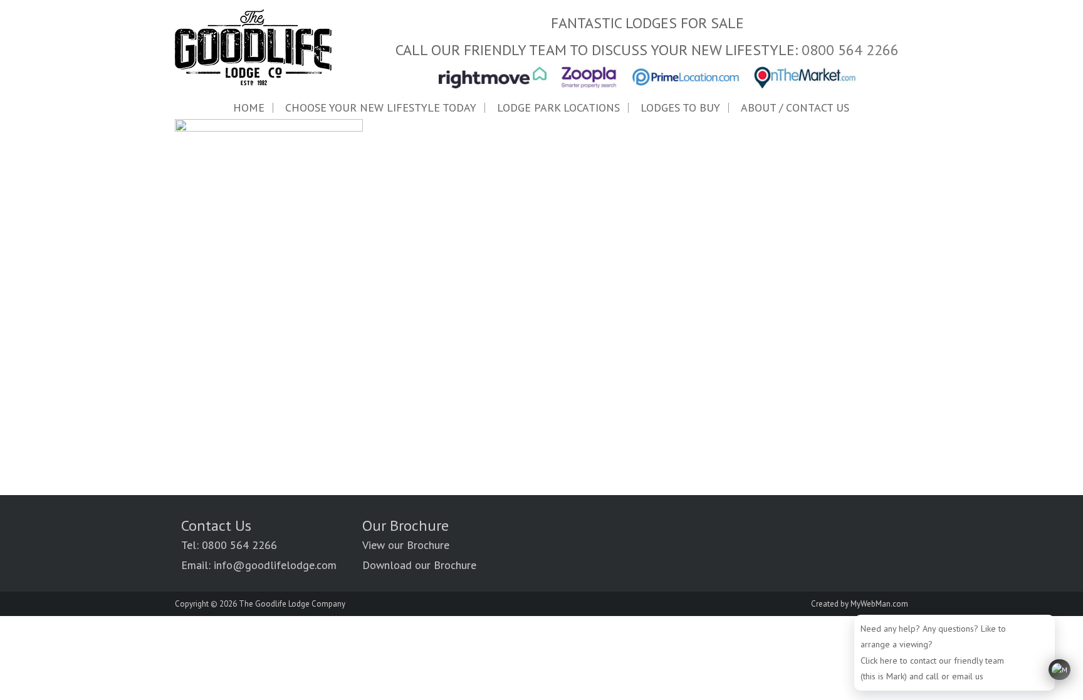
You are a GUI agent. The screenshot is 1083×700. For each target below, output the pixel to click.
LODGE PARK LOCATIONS (558, 108)
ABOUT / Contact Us (795, 108)
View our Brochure (405, 545)
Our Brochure (405, 525)
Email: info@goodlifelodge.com (259, 565)
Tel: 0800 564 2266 (229, 545)
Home (248, 108)
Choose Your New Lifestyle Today (380, 108)
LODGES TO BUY (680, 108)
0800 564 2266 (850, 50)
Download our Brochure (419, 565)
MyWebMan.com (879, 603)
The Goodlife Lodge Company (292, 603)
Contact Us (216, 525)
